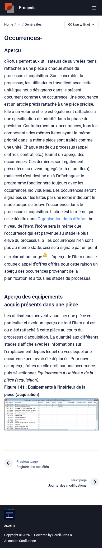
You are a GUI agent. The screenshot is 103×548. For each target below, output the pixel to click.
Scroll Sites (60, 535)
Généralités (33, 24)
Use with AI (81, 25)
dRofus (9, 526)
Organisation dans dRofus (62, 218)
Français (27, 7)
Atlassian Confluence (20, 541)
